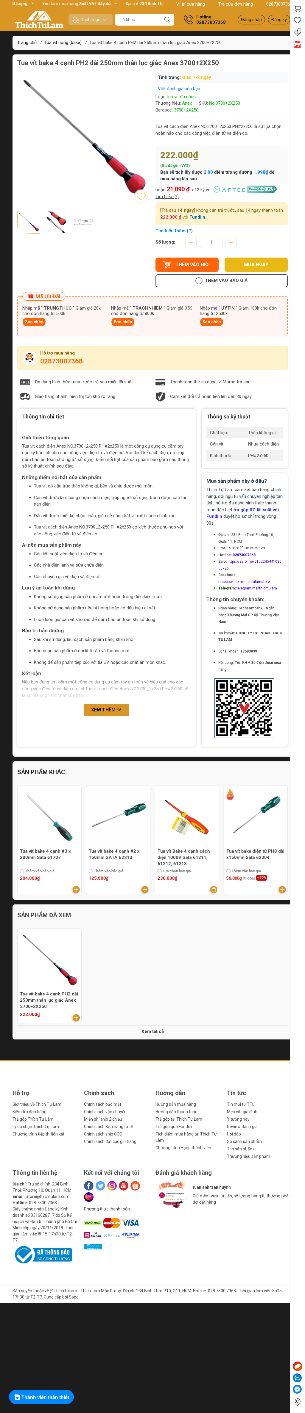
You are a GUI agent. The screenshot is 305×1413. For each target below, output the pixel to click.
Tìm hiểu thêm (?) (174, 230)
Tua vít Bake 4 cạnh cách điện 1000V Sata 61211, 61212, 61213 (184, 857)
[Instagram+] (112, 1186)
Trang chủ (27, 42)
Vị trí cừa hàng (190, 4)
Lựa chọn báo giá (177, 871)
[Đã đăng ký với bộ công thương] (42, 1254)
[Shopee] (135, 1186)
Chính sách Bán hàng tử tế (108, 1126)
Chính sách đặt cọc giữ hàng (110, 1141)
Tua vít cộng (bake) (63, 42)
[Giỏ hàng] (297, 8)
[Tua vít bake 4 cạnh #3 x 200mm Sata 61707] (49, 817)
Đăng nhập (251, 19)
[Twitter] (100, 1186)
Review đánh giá (242, 1126)
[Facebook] (89, 1186)
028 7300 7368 (43, 1202)
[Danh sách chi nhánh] (297, 1402)
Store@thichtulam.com (47, 1196)
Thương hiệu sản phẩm (248, 1156)
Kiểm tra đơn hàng (29, 1111)
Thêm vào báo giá (226, 280)
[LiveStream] (297, 44)
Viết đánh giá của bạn (179, 88)
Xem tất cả (152, 1031)
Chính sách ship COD (103, 1134)
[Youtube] (123, 1186)
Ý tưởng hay (238, 1119)
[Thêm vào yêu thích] (141, 196)
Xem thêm (104, 710)
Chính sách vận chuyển (105, 1111)
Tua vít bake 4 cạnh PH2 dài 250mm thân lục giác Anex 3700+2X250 (49, 1000)
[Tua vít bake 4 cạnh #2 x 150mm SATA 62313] (118, 817)
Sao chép (34, 321)
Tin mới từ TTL (240, 1104)
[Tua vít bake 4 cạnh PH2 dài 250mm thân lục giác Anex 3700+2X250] (49, 960)
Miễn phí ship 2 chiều (103, 1119)
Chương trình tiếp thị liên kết (38, 1134)
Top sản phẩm (240, 1149)
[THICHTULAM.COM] (39, 20)
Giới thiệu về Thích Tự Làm (37, 1104)
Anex (187, 103)
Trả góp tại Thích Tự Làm (178, 1119)
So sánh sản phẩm (244, 1141)
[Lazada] (89, 1197)
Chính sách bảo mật (102, 1104)
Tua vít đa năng (181, 96)
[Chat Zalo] (297, 1377)
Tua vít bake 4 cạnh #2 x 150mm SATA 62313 (114, 854)
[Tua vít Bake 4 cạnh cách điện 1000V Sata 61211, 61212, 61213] (187, 817)
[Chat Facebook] (297, 1389)
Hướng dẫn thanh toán (176, 1111)
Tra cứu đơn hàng (235, 4)
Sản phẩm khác (41, 772)
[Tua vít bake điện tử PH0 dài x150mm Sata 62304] (255, 817)
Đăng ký (279, 19)
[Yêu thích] (297, 20)
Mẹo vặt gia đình (242, 1111)
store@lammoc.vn (247, 548)
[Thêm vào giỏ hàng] (76, 889)
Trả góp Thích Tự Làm (33, 1119)
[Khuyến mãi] (297, 32)
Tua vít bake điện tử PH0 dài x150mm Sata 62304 (255, 854)
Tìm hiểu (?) (167, 196)
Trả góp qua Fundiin (173, 1126)
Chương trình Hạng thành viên (183, 1147)
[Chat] (297, 1366)
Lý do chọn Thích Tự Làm (36, 1126)
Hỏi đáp (234, 1134)
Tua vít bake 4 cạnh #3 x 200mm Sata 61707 (45, 854)
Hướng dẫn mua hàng (175, 1104)
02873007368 (279, 4)
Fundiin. (197, 217)
